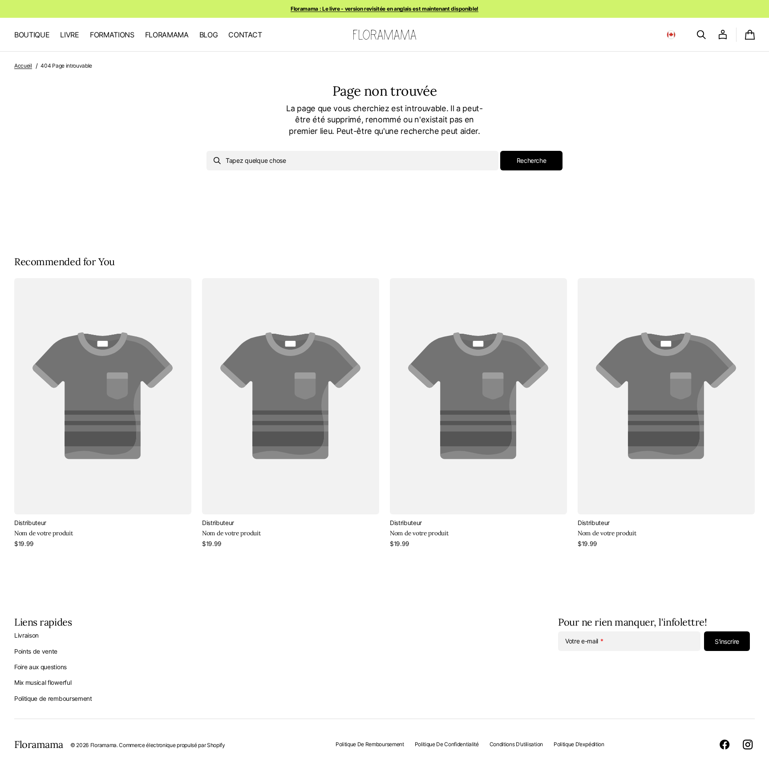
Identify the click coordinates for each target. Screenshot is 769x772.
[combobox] (352, 160)
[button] (671, 34)
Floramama (103, 745)
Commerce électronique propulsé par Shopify (172, 745)
